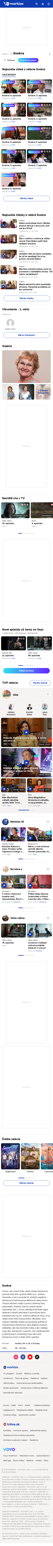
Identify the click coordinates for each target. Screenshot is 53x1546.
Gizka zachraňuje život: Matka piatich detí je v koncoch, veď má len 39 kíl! (34, 225)
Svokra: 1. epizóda (37, 119)
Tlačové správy (22, 1378)
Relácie (4, 54)
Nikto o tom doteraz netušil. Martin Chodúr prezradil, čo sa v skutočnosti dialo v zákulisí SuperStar (38, 849)
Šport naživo (18, 1460)
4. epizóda (37, 523)
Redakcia (34, 1440)
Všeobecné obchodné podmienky (19, 1435)
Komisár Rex (7, 653)
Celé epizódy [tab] (9, 75)
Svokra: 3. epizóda (37, 96)
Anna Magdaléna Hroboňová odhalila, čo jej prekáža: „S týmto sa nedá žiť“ (38, 800)
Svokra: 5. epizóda (37, 142)
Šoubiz (19, 1373)
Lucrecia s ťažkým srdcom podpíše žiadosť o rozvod (37, 945)
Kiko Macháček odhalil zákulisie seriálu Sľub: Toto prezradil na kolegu (12, 800)
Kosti (34, 521)
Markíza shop (42, 1410)
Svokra (12, 54)
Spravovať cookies (27, 1415)
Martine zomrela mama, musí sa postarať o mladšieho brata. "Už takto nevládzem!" (35, 271)
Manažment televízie (12, 1393)
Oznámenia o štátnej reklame (34, 1388)
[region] (26, 76)
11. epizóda (8, 656)
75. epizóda (8, 943)
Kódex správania (10, 1388)
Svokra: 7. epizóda (37, 165)
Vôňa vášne (7, 521)
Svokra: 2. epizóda (11, 119)
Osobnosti (8, 1378)
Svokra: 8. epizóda (11, 142)
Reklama (35, 1378)
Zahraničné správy (38, 1430)
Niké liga (7, 1460)
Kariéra (44, 1378)
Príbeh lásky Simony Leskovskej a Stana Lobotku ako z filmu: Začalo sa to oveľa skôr (38, 897)
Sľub (5, 735)
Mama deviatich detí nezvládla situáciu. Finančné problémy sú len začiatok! (35, 287)
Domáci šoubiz (8, 844)
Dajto (13, 1405)
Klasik (27, 1405)
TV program (8, 1373)
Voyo (13, 98)
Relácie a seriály (31, 1373)
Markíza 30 (17, 821)
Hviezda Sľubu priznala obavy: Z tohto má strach (24, 739)
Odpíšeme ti (9, 1410)
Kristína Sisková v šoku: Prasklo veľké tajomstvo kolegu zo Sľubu (24, 769)
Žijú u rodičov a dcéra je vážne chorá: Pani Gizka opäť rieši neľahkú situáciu (34, 241)
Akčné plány (8, 1383)
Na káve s (16, 869)
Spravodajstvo (43, 1456)
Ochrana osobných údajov (15, 1440)
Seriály (39, 1460)
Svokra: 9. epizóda (11, 165)
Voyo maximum (10, 1456)
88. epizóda (34, 656)
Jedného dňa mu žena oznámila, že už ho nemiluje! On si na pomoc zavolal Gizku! (35, 256)
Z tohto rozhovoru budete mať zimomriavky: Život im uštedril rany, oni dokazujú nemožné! (13, 897)
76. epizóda (8, 523)
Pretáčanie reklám (25, 1410)
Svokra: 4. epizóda (11, 96)
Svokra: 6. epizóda (11, 189)
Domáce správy (20, 1430)
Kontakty (7, 1430)
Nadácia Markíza (42, 1405)
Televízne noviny (27, 1456)
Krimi (20, 1405)
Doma (6, 1405)
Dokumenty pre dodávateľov (30, 1383)
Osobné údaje (9, 1415)
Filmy (46, 1460)
